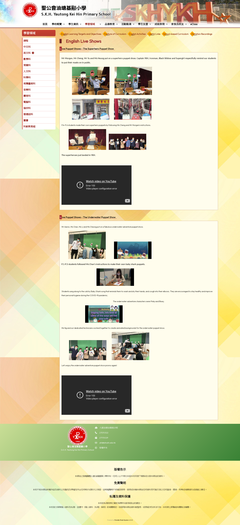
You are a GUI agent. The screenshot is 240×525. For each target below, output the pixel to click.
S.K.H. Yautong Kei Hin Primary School (76, 14)
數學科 (27, 59)
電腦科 (27, 101)
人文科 (27, 71)
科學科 (27, 77)
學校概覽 (57, 24)
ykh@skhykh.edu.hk (107, 442)
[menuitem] (81, 34)
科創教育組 (29, 126)
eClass (194, 24)
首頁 (45, 24)
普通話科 (28, 114)
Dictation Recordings (201, 34)
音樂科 (27, 89)
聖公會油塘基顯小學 (63, 7)
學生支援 (143, 24)
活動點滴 (126, 24)
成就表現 (160, 24)
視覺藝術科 (29, 83)
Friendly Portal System (121, 520)
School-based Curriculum (175, 34)
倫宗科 (27, 108)
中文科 (27, 46)
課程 (26, 40)
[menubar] (137, 33)
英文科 (27, 52)
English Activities (137, 34)
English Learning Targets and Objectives (81, 34)
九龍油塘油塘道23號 (109, 427)
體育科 (27, 95)
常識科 (27, 65)
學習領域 (90, 24)
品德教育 (110, 24)
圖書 (26, 120)
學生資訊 (73, 24)
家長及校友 (177, 24)
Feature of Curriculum (115, 34)
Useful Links (154, 34)
